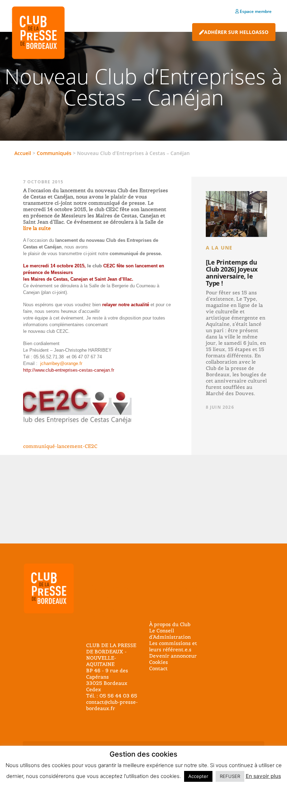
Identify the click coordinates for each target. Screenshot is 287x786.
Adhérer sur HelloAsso (236, 32)
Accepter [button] (198, 776)
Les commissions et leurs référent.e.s (173, 646)
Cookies (158, 662)
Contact (158, 668)
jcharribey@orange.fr (61, 363)
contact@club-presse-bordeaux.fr (112, 705)
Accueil (22, 153)
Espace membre (255, 11)
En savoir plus (263, 776)
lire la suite (37, 228)
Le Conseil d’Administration (170, 633)
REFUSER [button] (230, 776)
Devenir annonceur (173, 656)
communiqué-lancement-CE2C (60, 446)
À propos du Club (169, 624)
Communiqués (54, 153)
